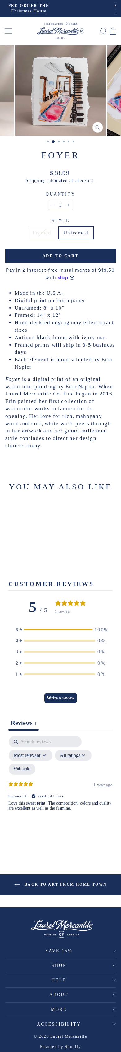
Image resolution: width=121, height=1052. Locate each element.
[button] (60, 630)
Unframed (75, 233)
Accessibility (59, 1024)
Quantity (60, 194)
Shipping (35, 180)
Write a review (60, 698)
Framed (42, 233)
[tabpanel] (60, 789)
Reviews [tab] (23, 722)
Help (59, 980)
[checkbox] (22, 769)
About (59, 994)
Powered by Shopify (60, 1046)
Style (61, 220)
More (59, 1009)
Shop (59, 965)
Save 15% (58, 950)
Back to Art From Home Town (65, 884)
